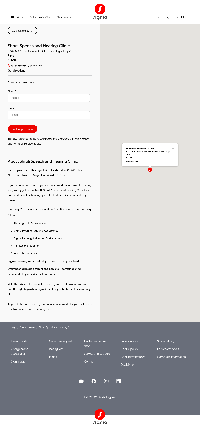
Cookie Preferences (133, 357)
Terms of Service (23, 144)
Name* (12, 91)
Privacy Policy (80, 139)
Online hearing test (60, 341)
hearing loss (22, 269)
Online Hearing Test (40, 17)
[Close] (173, 148)
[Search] (158, 17)
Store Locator (64, 17)
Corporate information (171, 357)
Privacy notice (129, 341)
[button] (150, 170)
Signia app (18, 361)
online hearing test (39, 309)
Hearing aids (19, 341)
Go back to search (22, 30)
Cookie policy (129, 349)
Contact (89, 361)
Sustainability (165, 341)
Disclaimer (127, 364)
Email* (12, 108)
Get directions (16, 70)
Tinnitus (53, 357)
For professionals (168, 349)
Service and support (97, 354)
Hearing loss (55, 349)
